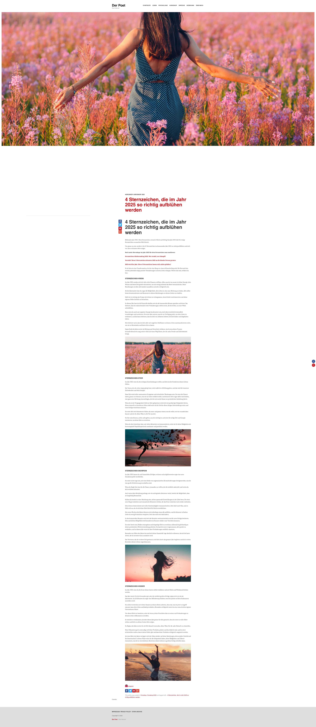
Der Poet (118, 5)
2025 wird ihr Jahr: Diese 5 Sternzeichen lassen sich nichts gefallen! (148, 264)
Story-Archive (137, 712)
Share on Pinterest (120, 228)
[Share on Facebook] (313, 361)
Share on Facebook (120, 221)
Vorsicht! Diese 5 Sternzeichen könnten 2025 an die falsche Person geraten (150, 260)
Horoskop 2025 (139, 194)
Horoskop (173, 5)
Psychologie (163, 5)
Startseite (147, 5)
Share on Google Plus (120, 232)
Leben (154, 5)
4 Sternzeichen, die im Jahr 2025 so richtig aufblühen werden (155, 204)
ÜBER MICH (199, 5)
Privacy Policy (125, 712)
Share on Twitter (120, 224)
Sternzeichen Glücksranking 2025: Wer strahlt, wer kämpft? (145, 256)
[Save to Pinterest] (313, 365)
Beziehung (190, 5)
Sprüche (182, 5)
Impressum (116, 712)
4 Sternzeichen (171, 695)
